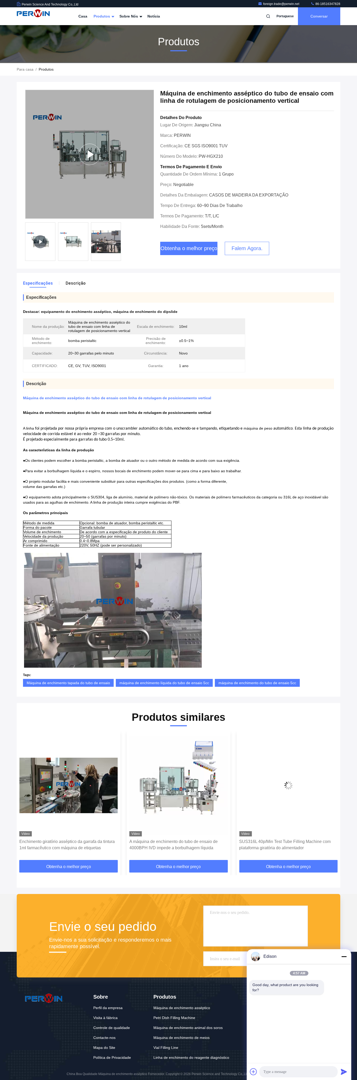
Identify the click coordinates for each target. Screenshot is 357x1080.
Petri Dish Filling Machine (174, 1018)
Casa (82, 16)
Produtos (102, 16)
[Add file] (253, 1071)
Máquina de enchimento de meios (181, 1038)
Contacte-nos (104, 1038)
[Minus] (344, 956)
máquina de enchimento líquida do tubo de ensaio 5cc (164, 683)
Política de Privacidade (112, 1057)
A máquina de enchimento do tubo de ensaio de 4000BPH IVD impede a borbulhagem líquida (63, 844)
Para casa (25, 69)
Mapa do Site (104, 1047)
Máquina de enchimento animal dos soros (188, 1028)
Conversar (319, 16)
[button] (26, 797)
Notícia (153, 16)
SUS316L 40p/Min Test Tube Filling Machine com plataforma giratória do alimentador (175, 844)
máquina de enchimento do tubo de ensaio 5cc (257, 683)
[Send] (344, 1071)
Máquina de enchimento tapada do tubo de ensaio (68, 683)
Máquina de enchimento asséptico (181, 1008)
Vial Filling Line (165, 1047)
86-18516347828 (327, 4)
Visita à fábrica (105, 1018)
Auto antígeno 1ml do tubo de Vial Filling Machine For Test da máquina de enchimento (285, 844)
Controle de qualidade (111, 1028)
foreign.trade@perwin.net (281, 4)
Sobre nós (129, 16)
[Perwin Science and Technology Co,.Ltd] (33, 16)
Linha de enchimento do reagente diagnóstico (191, 1057)
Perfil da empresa (108, 1008)
